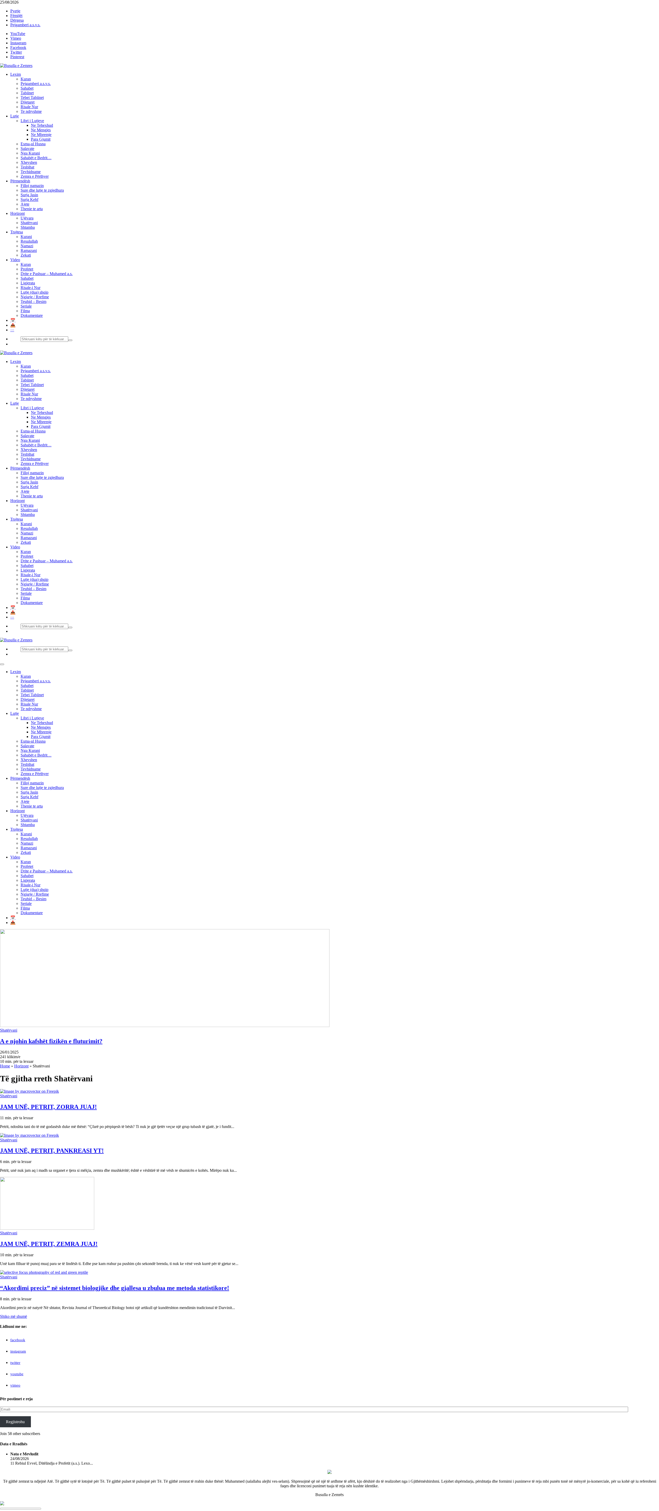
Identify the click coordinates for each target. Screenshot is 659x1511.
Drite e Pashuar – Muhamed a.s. (47, 273)
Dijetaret (27, 102)
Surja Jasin (29, 195)
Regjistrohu (15, 1422)
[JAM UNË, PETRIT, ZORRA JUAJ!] (29, 1091)
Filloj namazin (32, 185)
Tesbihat (27, 167)
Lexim (15, 74)
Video (15, 260)
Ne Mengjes (41, 130)
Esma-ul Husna (33, 144)
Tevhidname (31, 171)
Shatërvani (29, 222)
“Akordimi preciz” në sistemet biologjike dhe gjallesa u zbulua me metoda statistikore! (114, 1288)
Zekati (26, 255)
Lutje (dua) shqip (34, 292)
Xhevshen (29, 162)
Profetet (27, 269)
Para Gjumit (40, 139)
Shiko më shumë (13, 1316)
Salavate (27, 148)
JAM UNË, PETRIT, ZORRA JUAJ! (48, 1106)
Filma (25, 311)
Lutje (14, 116)
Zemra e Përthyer (35, 176)
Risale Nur (29, 107)
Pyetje (15, 11)
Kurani (26, 236)
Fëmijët (16, 15)
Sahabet (27, 88)
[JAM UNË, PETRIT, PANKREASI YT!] (29, 1135)
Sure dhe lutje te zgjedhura (42, 190)
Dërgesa (17, 20)
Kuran (26, 79)
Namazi (27, 246)
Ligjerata (28, 283)
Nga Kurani (30, 153)
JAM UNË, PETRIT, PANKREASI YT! (52, 1150)
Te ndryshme (31, 111)
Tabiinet (27, 93)
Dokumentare (32, 315)
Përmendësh (20, 181)
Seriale (26, 306)
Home (5, 1066)
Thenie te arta (32, 209)
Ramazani (29, 250)
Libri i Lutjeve (32, 120)
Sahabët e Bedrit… (36, 158)
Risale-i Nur (30, 287)
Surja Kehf (29, 199)
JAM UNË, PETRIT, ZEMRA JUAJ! (49, 1244)
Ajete (25, 204)
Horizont (17, 213)
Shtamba (28, 227)
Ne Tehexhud (42, 125)
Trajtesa (16, 232)
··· (12, 330)
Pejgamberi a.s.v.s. (25, 25)
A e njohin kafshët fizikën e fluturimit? (51, 1041)
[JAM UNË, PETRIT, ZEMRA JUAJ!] (47, 1228)
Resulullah (29, 241)
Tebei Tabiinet (32, 97)
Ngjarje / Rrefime (35, 297)
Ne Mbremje (41, 134)
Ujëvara (27, 218)
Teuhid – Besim (33, 301)
